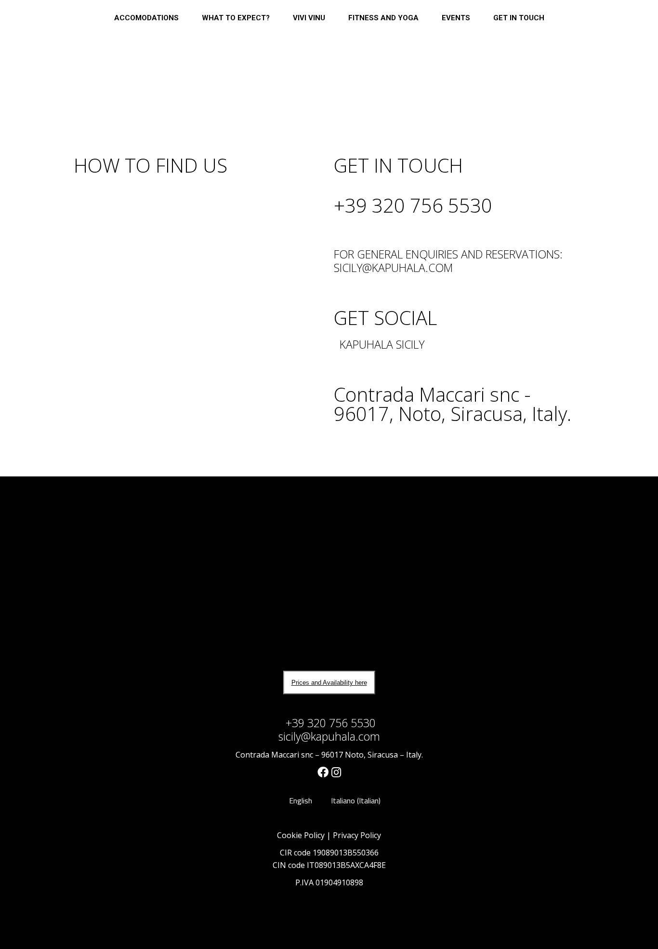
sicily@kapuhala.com (329, 736)
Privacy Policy (357, 835)
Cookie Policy (301, 835)
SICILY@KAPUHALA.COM (393, 267)
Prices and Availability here (329, 682)
